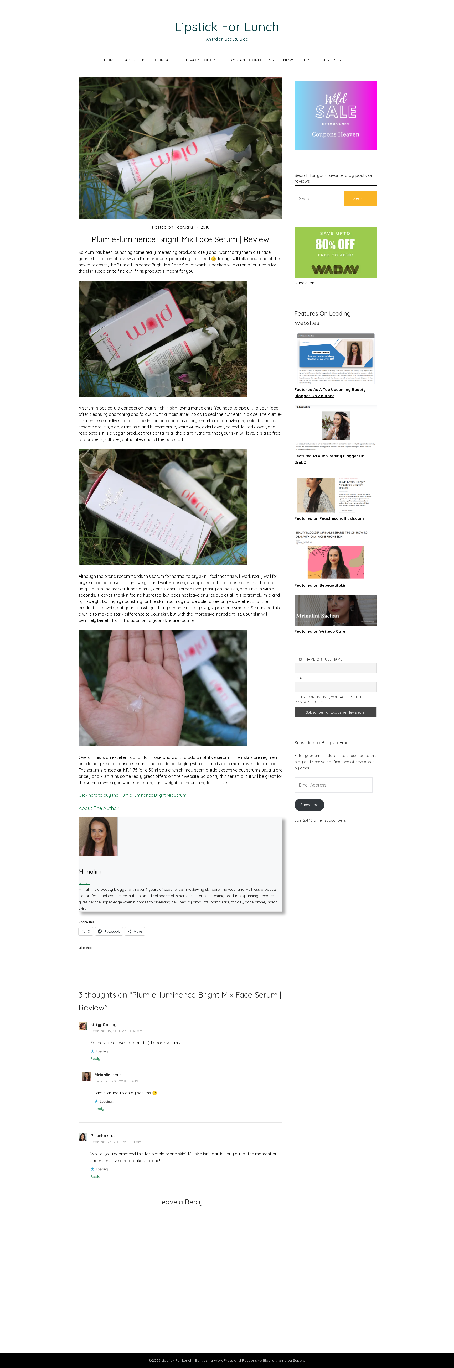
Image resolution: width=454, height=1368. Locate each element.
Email (300, 678)
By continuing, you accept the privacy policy (328, 699)
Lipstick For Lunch (227, 26)
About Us (135, 59)
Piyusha (98, 1135)
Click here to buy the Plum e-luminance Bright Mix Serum (132, 795)
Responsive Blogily (258, 1360)
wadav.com (305, 282)
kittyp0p (99, 1024)
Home (110, 59)
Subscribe (309, 804)
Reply (95, 1058)
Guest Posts (332, 59)
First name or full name (318, 659)
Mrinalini (103, 1074)
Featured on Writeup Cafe (320, 631)
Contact (164, 59)
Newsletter (296, 59)
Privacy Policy (199, 59)
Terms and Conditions (249, 59)
